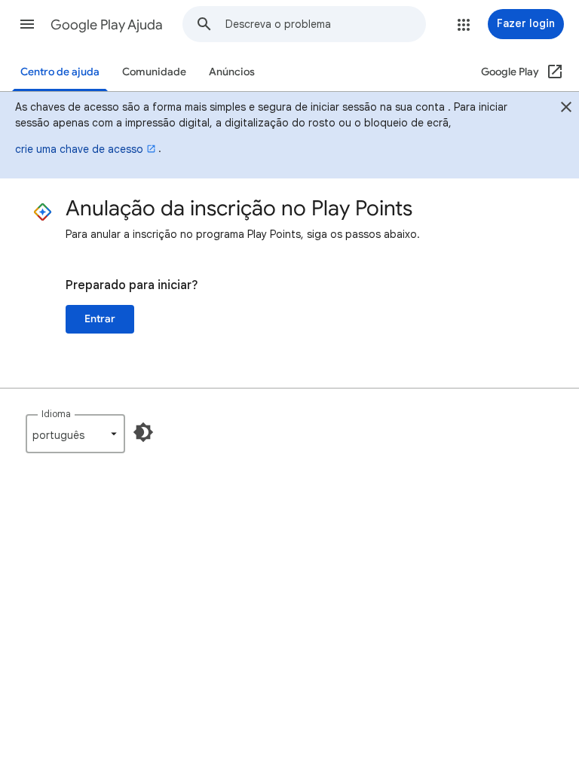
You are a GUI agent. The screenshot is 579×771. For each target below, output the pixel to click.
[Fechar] (566, 109)
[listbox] (75, 433)
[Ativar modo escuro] (143, 432)
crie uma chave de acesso (79, 149)
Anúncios (232, 72)
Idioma (56, 413)
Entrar (99, 318)
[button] (27, 24)
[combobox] (325, 24)
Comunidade (154, 72)
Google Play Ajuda (107, 25)
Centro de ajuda (60, 72)
